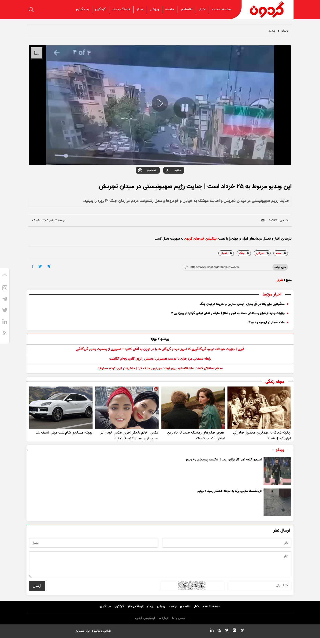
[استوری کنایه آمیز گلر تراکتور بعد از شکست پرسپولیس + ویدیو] (277, 471)
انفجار (224, 253)
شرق (280, 280)
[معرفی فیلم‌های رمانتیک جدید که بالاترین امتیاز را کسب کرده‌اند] (193, 407)
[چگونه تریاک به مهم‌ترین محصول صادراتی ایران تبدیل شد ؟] (259, 407)
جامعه (169, 9)
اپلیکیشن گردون (145, 618)
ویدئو (140, 9)
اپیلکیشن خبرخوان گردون (200, 238)
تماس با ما (178, 618)
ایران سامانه (83, 631)
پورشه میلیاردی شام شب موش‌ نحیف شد (64, 432)
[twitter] (40, 266)
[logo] (267, 9)
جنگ (242, 253)
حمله (279, 253)
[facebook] (33, 266)
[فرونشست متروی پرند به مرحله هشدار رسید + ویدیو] (277, 502)
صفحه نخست (221, 9)
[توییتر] (4, 310)
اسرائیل (260, 253)
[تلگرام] (4, 299)
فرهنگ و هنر (121, 9)
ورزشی (154, 9)
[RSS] (4, 333)
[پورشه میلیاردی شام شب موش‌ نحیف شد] (61, 407)
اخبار (202, 9)
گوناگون (100, 9)
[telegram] (49, 266)
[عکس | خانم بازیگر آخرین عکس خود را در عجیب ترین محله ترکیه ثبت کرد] (127, 407)
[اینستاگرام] (4, 288)
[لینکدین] (4, 322)
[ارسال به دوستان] (262, 220)
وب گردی (82, 9)
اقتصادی (186, 9)
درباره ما (163, 618)
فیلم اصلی (168, 183)
